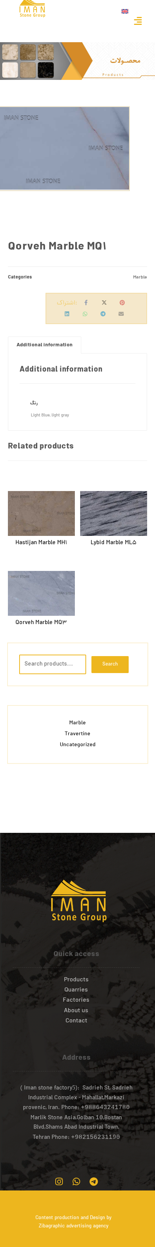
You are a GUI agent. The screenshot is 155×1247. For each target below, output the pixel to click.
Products (76, 980)
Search (110, 665)
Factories (76, 1000)
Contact (76, 1021)
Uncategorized (78, 745)
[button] (137, 20)
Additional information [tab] (45, 345)
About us (76, 1011)
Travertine (77, 734)
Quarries (76, 990)
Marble (140, 277)
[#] (59, 1181)
